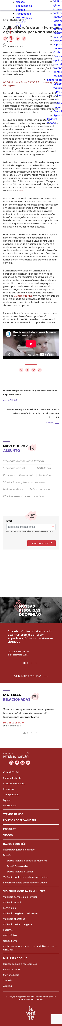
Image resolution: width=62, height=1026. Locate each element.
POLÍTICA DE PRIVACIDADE (19, 820)
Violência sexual (14, 468)
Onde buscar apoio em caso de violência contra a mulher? (30, 948)
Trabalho (45, 475)
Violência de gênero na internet (24, 482)
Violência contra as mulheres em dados (25, 877)
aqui (21, 190)
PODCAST (9, 829)
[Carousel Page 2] (28, 663)
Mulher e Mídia (13, 489)
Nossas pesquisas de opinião (24, 6)
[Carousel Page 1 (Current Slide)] (24, 663)
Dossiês (7, 855)
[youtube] (11, 37)
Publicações (23, 14)
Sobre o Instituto (12, 778)
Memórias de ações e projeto (24, 21)
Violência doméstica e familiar (23, 461)
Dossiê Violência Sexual (20, 871)
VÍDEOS (8, 835)
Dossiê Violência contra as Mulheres (27, 860)
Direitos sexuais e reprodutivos (23, 496)
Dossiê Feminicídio (17, 866)
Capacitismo (10, 940)
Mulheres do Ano (23, 295)
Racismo (9, 475)
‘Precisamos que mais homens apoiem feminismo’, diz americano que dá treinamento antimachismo (28, 713)
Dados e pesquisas (19, 651)
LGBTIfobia (44, 468)
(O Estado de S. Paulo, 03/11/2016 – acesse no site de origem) (30, 84)
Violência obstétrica (14, 918)
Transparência (11, 794)
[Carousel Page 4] (36, 663)
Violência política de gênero (18, 924)
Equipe (6, 800)
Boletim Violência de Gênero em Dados (25, 882)
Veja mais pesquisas (28, 676)
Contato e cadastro (14, 783)
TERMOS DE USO (13, 814)
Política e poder (40, 489)
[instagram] (11, 29)
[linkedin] (11, 41)
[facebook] (10, 33)
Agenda (7, 986)
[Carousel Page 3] (32, 663)
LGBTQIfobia (10, 935)
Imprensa (8, 789)
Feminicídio (26, 475)
